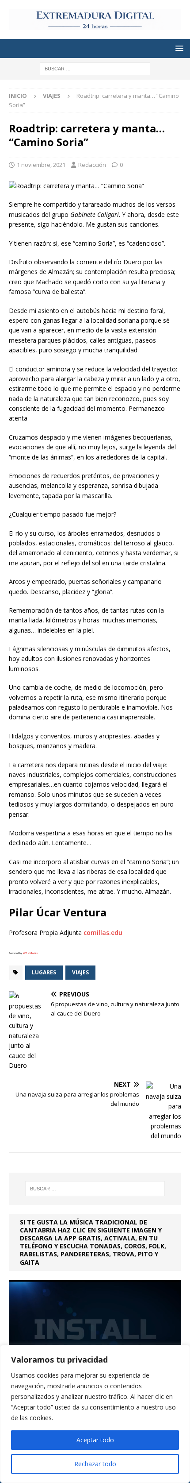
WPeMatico (30, 953)
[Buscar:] (95, 68)
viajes (80, 972)
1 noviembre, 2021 (41, 165)
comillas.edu (103, 932)
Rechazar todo (95, 1464)
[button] (178, 48)
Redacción (92, 165)
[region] (95, 1414)
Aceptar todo (95, 1440)
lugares (44, 972)
